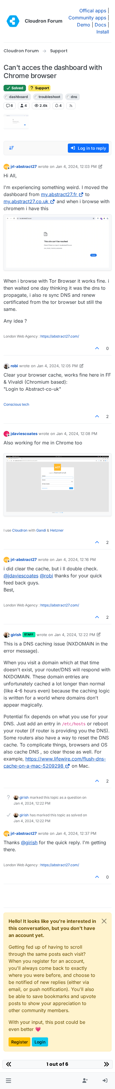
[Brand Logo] (13, 21)
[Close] (104, 921)
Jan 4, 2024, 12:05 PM (57, 365)
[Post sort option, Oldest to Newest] (11, 147)
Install (102, 32)
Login (39, 1041)
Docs (100, 25)
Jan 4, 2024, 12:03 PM (76, 166)
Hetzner (57, 530)
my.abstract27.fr (59, 194)
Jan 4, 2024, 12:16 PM (76, 559)
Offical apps (92, 11)
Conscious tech (16, 404)
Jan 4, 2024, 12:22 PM (74, 634)
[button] (8, 1081)
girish (16, 634)
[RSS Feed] (70, 105)
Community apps (87, 18)
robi (14, 365)
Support (41, 88)
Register (19, 1041)
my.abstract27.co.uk (26, 201)
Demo (83, 25)
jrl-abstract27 (24, 166)
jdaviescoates (24, 433)
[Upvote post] (97, 348)
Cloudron (19, 530)
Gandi (41, 530)
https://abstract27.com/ (59, 336)
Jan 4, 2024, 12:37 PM (76, 833)
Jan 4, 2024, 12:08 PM (76, 433)
